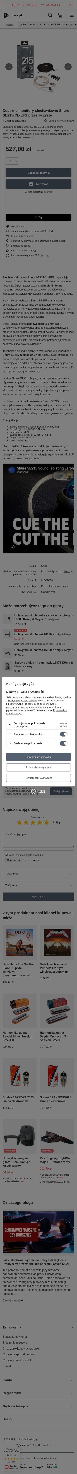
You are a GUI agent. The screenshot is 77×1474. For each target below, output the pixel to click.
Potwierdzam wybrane (38, 767)
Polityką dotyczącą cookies (22, 700)
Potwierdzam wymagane (38, 777)
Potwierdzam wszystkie (38, 756)
